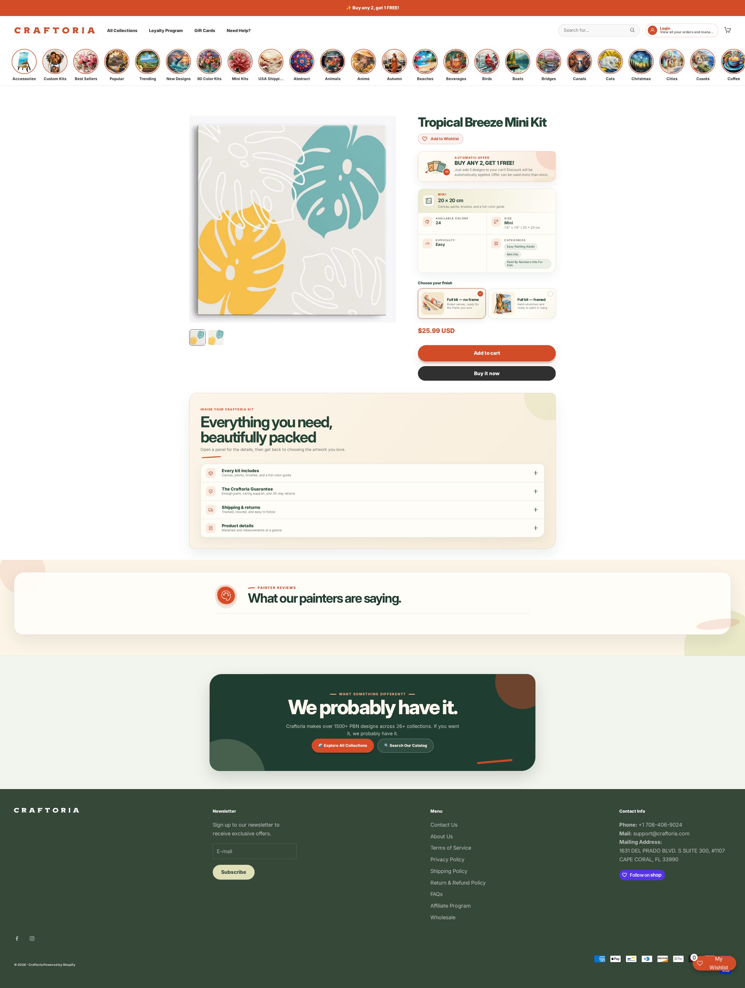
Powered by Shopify (59, 965)
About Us (441, 836)
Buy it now (487, 373)
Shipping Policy (448, 871)
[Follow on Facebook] (17, 938)
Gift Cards (204, 30)
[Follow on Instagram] (32, 938)
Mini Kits (512, 254)
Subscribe (233, 872)
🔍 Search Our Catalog (405, 745)
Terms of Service (450, 848)
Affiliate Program (450, 906)
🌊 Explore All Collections (342, 745)
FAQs (436, 894)
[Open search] (632, 30)
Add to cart (487, 353)
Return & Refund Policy (458, 883)
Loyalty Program (166, 30)
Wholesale (442, 917)
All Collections (122, 30)
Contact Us (443, 825)
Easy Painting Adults (521, 246)
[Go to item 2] (216, 337)
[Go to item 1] (197, 337)
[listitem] (24, 65)
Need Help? (239, 30)
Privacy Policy (447, 859)
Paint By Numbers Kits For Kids (525, 263)
